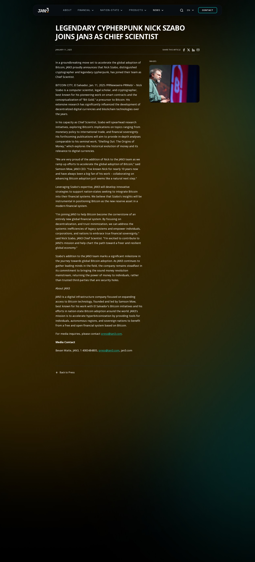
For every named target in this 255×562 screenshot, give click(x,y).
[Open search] (181, 10)
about (67, 10)
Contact (207, 10)
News (156, 10)
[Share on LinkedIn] (193, 50)
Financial (84, 10)
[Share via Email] (198, 50)
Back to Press (67, 372)
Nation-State (109, 10)
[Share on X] (188, 50)
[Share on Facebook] (183, 50)
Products (136, 10)
